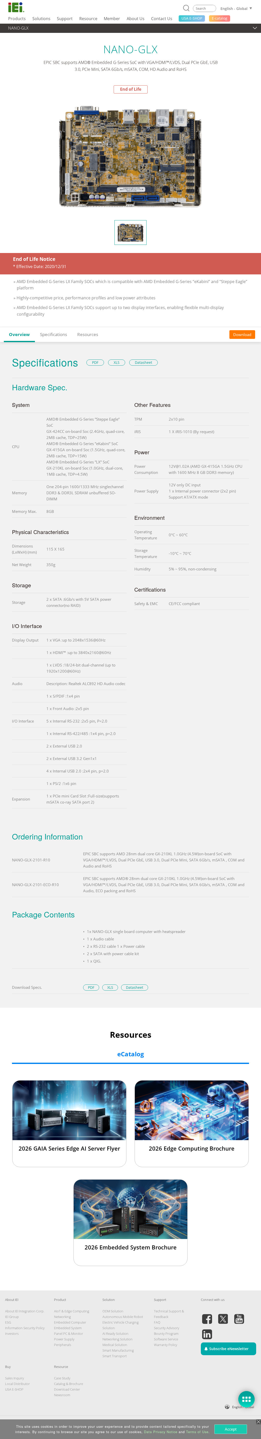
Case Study (62, 1378)
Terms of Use (197, 1431)
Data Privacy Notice (160, 1431)
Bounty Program (166, 1333)
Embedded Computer (70, 1322)
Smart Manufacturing (118, 1350)
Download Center (67, 1389)
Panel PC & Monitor (68, 1333)
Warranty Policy (165, 1344)
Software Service (166, 1339)
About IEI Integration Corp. (24, 1311)
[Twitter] (223, 1316)
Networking (62, 1316)
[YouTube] (239, 1316)
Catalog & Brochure (68, 1383)
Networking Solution (117, 1339)
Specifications (53, 334)
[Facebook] (207, 1316)
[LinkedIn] (207, 1331)
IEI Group (12, 1316)
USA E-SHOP (14, 1389)
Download (242, 334)
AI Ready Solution (115, 1333)
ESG (8, 1322)
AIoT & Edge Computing (71, 1311)
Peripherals (62, 1344)
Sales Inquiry (14, 1378)
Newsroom (62, 1395)
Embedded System (68, 1328)
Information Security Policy (25, 1328)
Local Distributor (17, 1383)
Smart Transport (114, 1356)
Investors (12, 1333)
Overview (19, 334)
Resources (87, 334)
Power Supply (64, 1339)
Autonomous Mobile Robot (122, 1316)
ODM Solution (112, 1311)
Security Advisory (166, 1328)
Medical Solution (114, 1344)
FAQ (157, 1322)
